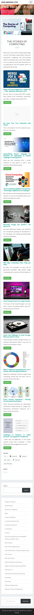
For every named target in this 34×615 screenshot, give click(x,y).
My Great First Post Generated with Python (17, 124)
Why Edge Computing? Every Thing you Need (17, 263)
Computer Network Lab (12, 521)
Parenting (8, 577)
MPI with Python (10, 558)
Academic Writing (10, 502)
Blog (6, 513)
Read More (7, 102)
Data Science (8, 543)
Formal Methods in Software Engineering (17, 550)
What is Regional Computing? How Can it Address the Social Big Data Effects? (17, 370)
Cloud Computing (10, 517)
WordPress (23, 610)
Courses (7, 532)
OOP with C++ (9, 570)
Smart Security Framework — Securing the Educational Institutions (17, 400)
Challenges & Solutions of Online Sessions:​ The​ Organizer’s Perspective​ (17, 436)
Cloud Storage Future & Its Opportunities (16, 301)
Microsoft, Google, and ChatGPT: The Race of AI (17, 225)
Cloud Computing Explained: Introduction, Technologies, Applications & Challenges (17, 189)
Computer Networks (11, 525)
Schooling (8, 581)
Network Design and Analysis (13, 562)
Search (5, 486)
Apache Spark (9, 506)
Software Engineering (11, 585)
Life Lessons (8, 554)
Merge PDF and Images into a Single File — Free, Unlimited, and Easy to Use (17, 90)
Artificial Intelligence (11, 509)
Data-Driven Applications (12, 546)
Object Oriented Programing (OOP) (15, 566)
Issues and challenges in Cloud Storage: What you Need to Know (17, 336)
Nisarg (17, 612)
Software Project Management (14, 589)
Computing (8, 529)
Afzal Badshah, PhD (9, 2)
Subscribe (26, 601)
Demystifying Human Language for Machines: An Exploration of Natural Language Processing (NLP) (17, 155)
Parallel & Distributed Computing (15, 573)
